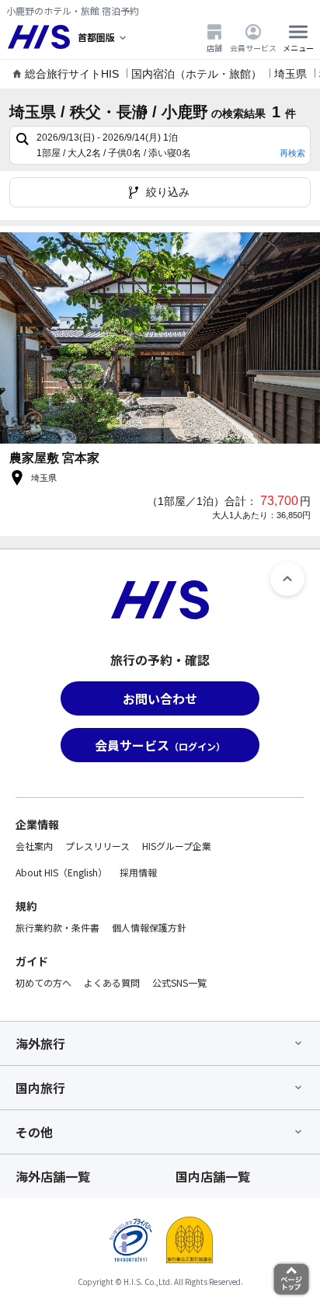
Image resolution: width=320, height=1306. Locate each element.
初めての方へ (43, 982)
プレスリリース (97, 845)
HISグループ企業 (176, 845)
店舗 (214, 47)
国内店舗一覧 (213, 1176)
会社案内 (34, 845)
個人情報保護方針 (149, 927)
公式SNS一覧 (179, 982)
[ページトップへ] (287, 579)
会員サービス (253, 47)
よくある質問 (112, 982)
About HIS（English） (61, 872)
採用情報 (138, 872)
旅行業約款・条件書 (57, 927)
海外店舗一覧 (53, 1176)
